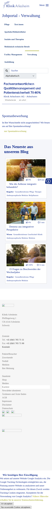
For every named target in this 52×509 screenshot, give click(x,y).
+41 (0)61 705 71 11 (15, 340)
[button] (44, 5)
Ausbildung (9, 62)
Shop (4, 380)
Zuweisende (7, 357)
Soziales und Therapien (14, 39)
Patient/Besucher (9, 354)
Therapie (38, 192)
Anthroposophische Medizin (17, 195)
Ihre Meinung (8, 368)
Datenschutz (7, 408)
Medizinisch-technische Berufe (17, 47)
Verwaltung (32, 55)
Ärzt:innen (18, 24)
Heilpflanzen (33, 195)
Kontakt (6, 347)
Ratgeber (10, 192)
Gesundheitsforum (22, 192)
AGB (4, 397)
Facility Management (13, 55)
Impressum (7, 401)
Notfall (5, 361)
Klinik (40, 234)
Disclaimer (7, 405)
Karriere (5, 387)
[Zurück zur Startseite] (16, 4)
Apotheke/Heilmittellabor (15, 32)
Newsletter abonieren (11, 390)
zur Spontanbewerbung (14, 131)
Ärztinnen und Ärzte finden (14, 394)
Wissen (9, 234)
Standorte (6, 376)
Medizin (32, 238)
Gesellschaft (32, 234)
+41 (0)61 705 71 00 (15, 343)
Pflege (6, 24)
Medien (5, 383)
